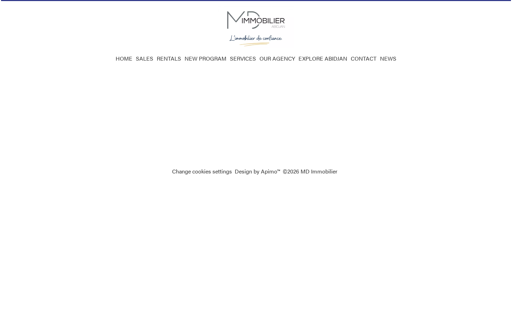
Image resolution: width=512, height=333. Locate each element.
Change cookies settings (202, 171)
